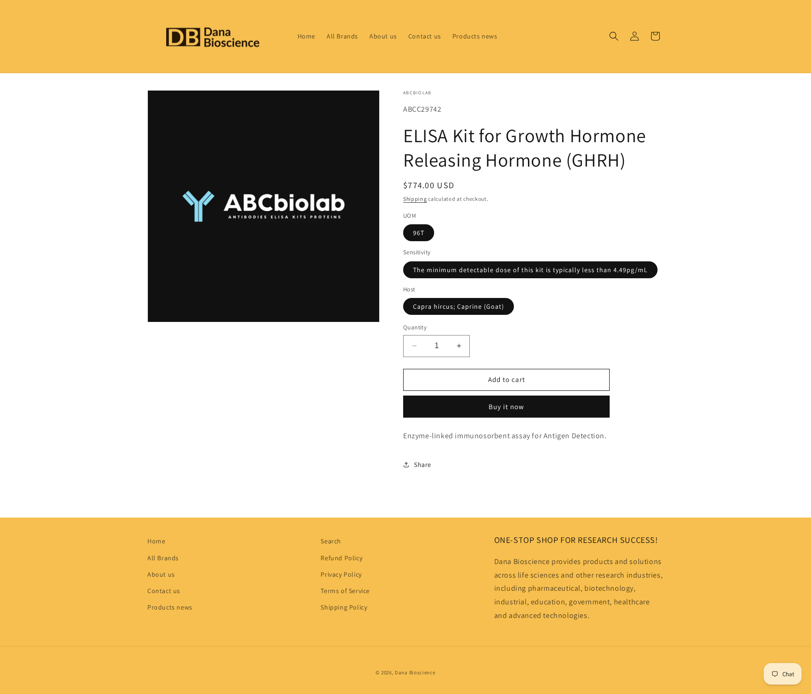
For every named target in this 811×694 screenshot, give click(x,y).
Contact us (163, 591)
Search (331, 541)
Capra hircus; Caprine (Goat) (458, 306)
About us (161, 574)
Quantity (415, 327)
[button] (614, 36)
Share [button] (422, 464)
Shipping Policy (344, 607)
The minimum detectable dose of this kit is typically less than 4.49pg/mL (530, 270)
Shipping (415, 198)
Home (156, 541)
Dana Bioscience (415, 672)
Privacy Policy (341, 574)
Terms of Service (345, 591)
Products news (169, 607)
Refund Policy (341, 558)
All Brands (163, 558)
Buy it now (506, 406)
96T (418, 233)
